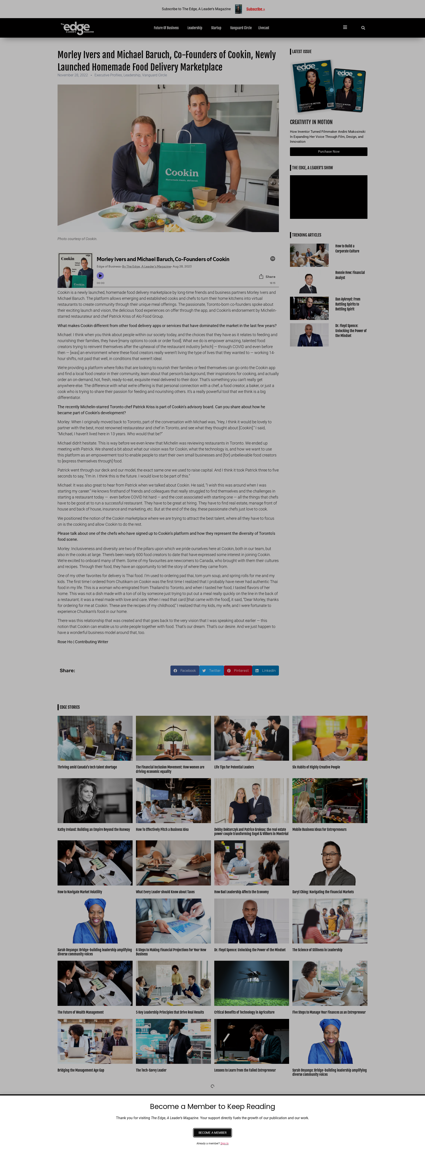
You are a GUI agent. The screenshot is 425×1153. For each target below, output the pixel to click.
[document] (212, 576)
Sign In (224, 1143)
